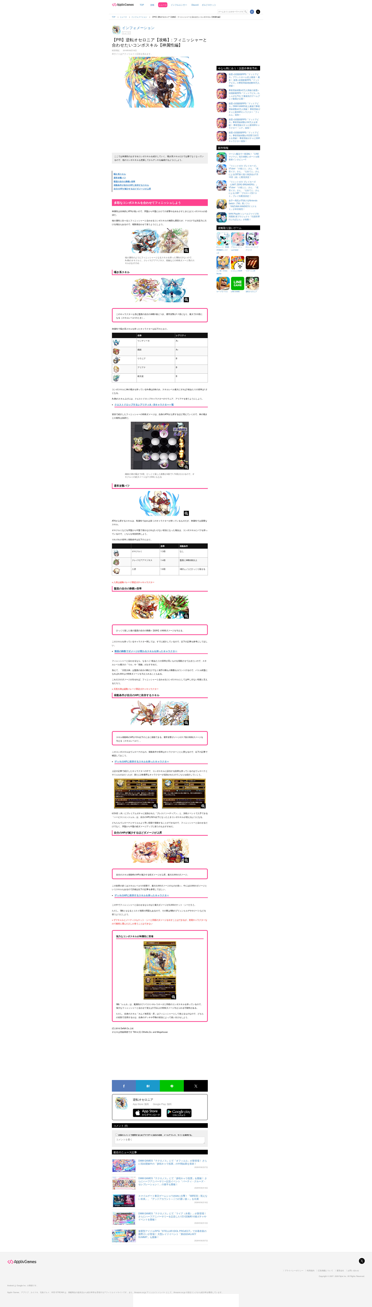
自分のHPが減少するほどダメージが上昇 (132, 188)
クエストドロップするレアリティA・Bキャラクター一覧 (144, 404)
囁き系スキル (120, 173)
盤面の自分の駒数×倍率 (124, 181)
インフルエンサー (179, 4)
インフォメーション (138, 27)
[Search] (246, 12)
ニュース (163, 4)
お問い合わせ (353, 1270)
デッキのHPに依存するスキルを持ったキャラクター (142, 761)
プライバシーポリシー (294, 1270)
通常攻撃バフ (120, 177)
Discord (195, 4)
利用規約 (310, 1270)
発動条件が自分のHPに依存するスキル (131, 185)
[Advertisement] (160, 129)
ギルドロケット (209, 4)
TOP (142, 4)
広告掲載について (325, 1270)
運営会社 (340, 1270)
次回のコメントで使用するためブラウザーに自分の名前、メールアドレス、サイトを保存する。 (155, 1135)
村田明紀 (115, 50)
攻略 (152, 4)
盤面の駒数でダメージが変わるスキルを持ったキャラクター (146, 651)
